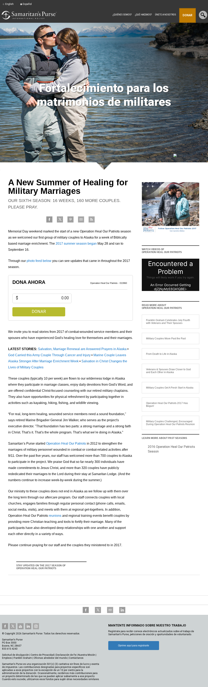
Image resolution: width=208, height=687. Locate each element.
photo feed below (39, 261)
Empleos (7, 658)
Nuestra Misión (86, 654)
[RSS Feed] (92, 222)
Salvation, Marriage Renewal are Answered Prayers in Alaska (82, 349)
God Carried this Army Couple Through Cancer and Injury (49, 355)
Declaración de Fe (66, 654)
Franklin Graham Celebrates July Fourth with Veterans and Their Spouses (168, 322)
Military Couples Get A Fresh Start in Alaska (169, 387)
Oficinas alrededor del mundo (50, 658)
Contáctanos (76, 658)
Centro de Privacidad (42, 654)
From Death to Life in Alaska (161, 354)
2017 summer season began (76, 243)
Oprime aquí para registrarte (133, 645)
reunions (55, 515)
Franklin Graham (23, 658)
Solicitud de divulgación (15, 654)
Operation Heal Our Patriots (66, 443)
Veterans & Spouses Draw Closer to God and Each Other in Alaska (168, 371)
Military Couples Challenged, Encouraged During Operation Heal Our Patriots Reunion (170, 423)
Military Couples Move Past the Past (166, 338)
